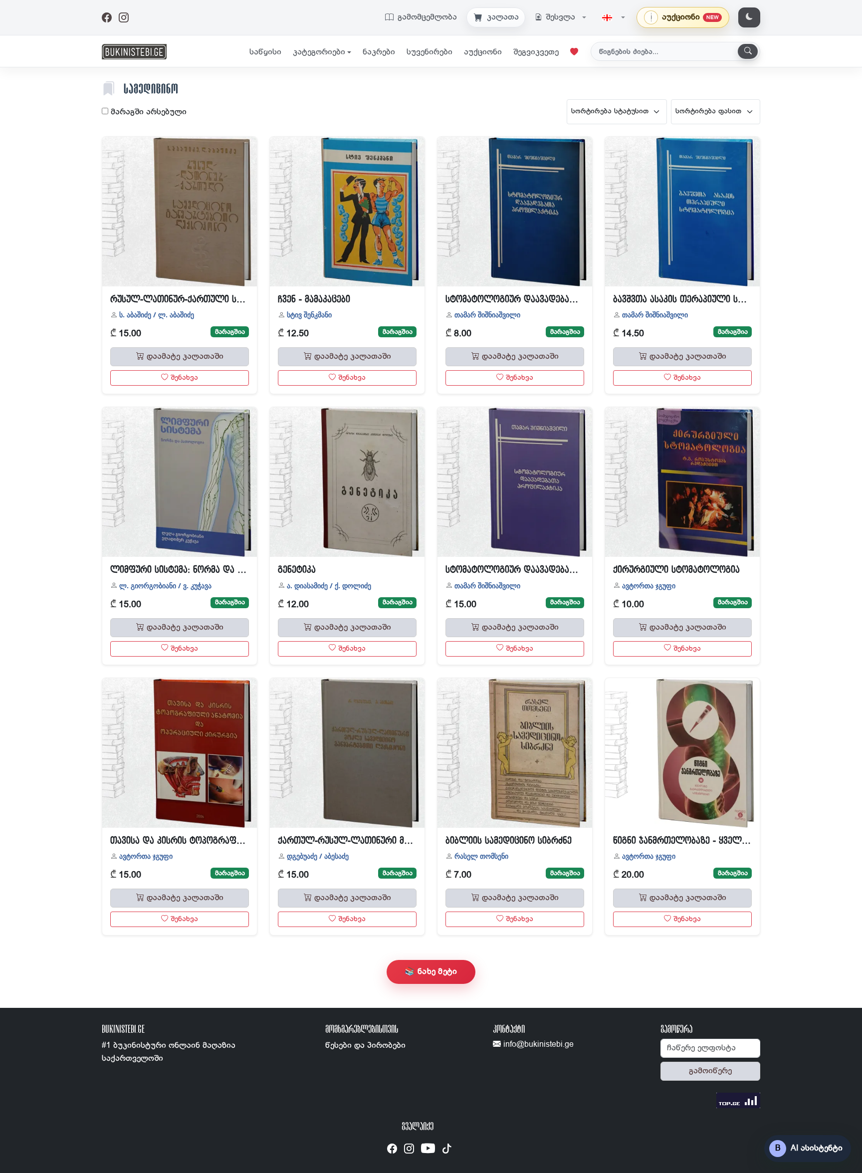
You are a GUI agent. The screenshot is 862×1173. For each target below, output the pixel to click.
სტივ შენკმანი (309, 314)
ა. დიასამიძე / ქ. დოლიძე (329, 585)
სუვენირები (429, 52)
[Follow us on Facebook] (392, 1149)
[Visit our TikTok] (447, 1149)
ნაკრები (379, 52)
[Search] (748, 51)
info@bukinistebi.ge (537, 1044)
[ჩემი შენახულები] (574, 52)
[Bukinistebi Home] (134, 51)
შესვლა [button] (560, 17)
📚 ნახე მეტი (431, 971)
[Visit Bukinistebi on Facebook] (107, 17)
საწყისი (265, 52)
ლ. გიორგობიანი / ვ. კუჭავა (165, 585)
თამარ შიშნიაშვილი (487, 314)
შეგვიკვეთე (536, 52)
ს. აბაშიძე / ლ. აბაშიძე (156, 314)
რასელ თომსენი (481, 856)
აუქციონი (483, 52)
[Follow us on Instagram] (409, 1149)
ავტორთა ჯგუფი (648, 585)
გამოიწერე (710, 1071)
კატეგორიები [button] (319, 52)
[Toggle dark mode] (749, 17)
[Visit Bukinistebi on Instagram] (124, 17)
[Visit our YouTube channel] (428, 1150)
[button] (614, 17)
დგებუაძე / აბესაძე (318, 856)
